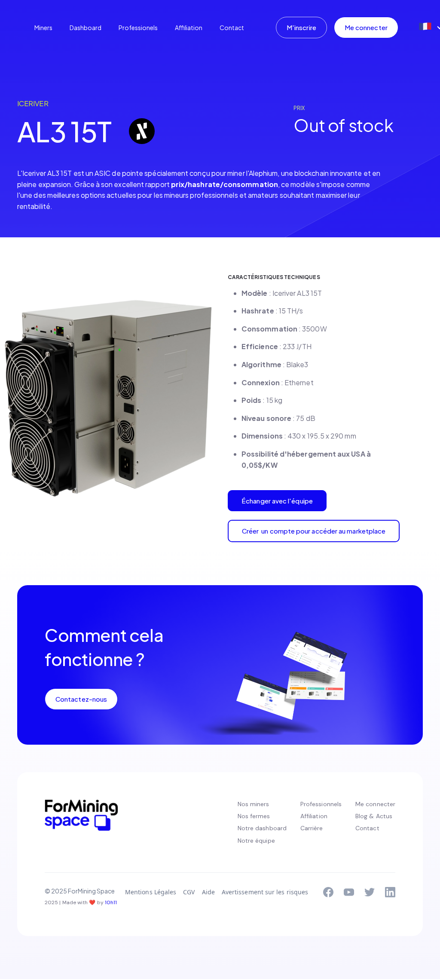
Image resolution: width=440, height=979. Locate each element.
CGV (189, 892)
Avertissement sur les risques (265, 892)
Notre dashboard (262, 828)
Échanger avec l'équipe (277, 501)
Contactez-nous (81, 699)
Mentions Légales (150, 892)
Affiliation (188, 27)
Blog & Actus (373, 816)
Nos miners (253, 804)
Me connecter (366, 27)
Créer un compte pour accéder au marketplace (314, 531)
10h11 (111, 902)
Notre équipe (256, 840)
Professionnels (321, 804)
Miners (43, 27)
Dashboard (85, 27)
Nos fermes (254, 816)
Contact (232, 27)
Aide (208, 892)
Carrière (311, 828)
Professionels (138, 27)
